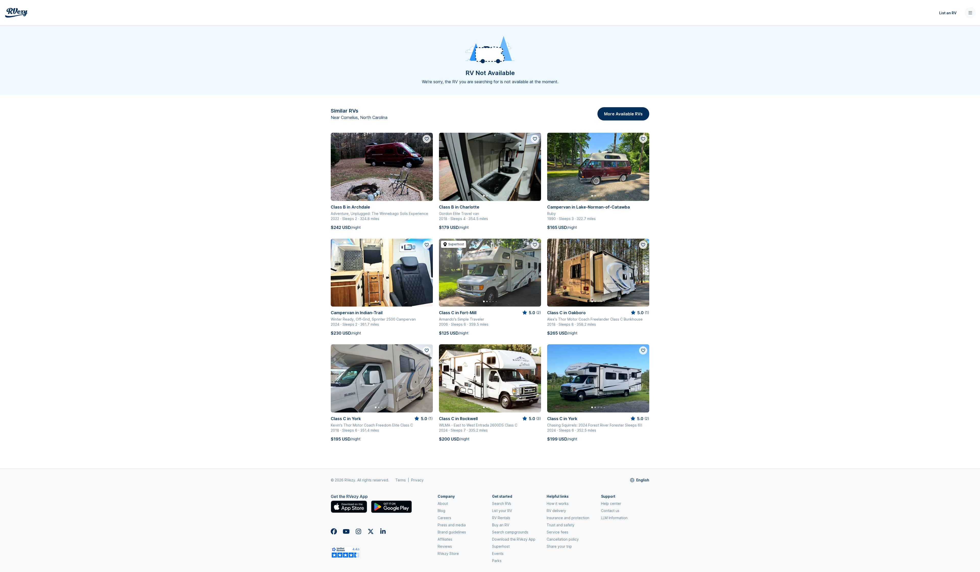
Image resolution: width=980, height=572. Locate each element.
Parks (496, 560)
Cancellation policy (563, 539)
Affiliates (445, 539)
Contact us (610, 510)
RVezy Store (448, 553)
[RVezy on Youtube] (346, 531)
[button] (423, 12)
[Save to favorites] (427, 139)
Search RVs (501, 503)
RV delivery (556, 510)
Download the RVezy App (513, 539)
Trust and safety (560, 525)
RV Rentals (501, 518)
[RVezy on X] (371, 531)
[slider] (531, 313)
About (443, 503)
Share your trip (559, 546)
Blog (441, 510)
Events (498, 553)
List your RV (502, 510)
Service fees (557, 532)
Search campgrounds (510, 532)
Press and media (452, 525)
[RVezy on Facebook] (334, 531)
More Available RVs (623, 113)
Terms (400, 480)
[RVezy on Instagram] (358, 531)
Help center (611, 503)
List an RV (948, 13)
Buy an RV (500, 525)
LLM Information (614, 518)
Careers (444, 518)
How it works (558, 503)
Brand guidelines (452, 532)
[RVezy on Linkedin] (383, 531)
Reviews (445, 546)
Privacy (417, 480)
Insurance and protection (568, 518)
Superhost (501, 546)
